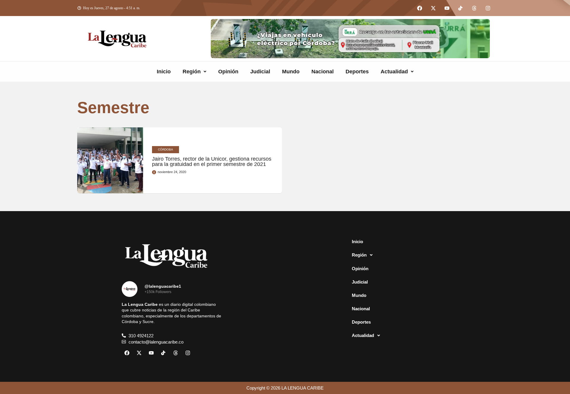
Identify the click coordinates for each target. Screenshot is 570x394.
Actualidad (394, 72)
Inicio (164, 72)
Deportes (357, 72)
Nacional (322, 72)
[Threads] (474, 8)
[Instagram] (488, 8)
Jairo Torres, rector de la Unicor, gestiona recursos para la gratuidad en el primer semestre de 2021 (211, 161)
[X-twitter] (433, 8)
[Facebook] (419, 8)
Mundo (291, 72)
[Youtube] (447, 8)
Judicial (260, 72)
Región (192, 72)
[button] (194, 71)
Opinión (228, 72)
